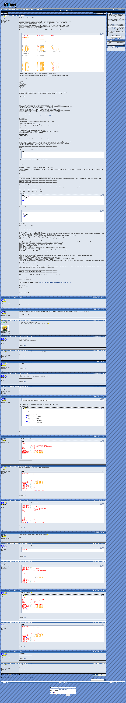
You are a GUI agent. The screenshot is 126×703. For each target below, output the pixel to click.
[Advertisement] (56, 5)
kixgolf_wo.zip (22, 286)
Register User (56, 10)
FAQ (72, 10)
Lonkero (30, 350)
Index (12, 674)
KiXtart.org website (5, 9)
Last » (104, 13)
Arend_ (6, 677)
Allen (29, 297)
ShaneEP (23, 677)
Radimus (14, 677)
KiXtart (15, 9)
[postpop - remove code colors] (25, 33)
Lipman (113, 31)
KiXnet (24, 345)
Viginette (109, 47)
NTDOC (113, 27)
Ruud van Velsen (29, 677)
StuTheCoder (114, 24)
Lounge (19, 9)
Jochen (30, 336)
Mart (33, 677)
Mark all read (9, 682)
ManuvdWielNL (115, 47)
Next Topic (16, 674)
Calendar (68, 10)
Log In (123, 9)
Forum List (62, 10)
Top (2, 295)
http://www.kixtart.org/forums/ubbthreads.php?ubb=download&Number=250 (48, 115)
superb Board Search (63, 689)
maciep (3, 388)
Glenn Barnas (19, 677)
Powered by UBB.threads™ (63, 682)
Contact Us (111, 682)
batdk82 (115, 48)
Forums (11, 9)
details (124, 44)
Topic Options (4, 13)
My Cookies (3, 682)
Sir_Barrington (110, 48)
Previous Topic (5, 674)
